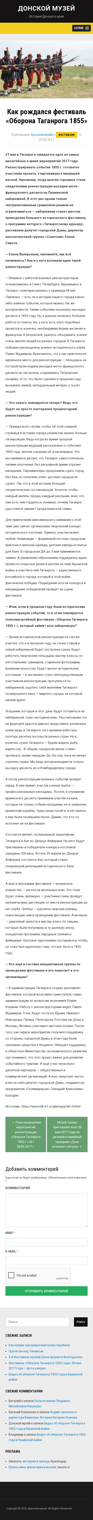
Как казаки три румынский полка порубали (39, 1345)
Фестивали (66, 134)
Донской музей (46, 8)
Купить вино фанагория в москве (32, 1467)
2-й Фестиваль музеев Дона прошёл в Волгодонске (45, 1357)
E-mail (11, 1251)
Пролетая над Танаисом (26, 1351)
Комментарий (17, 1188)
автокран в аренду (35, 1461)
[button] (81, 28)
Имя (10, 1233)
